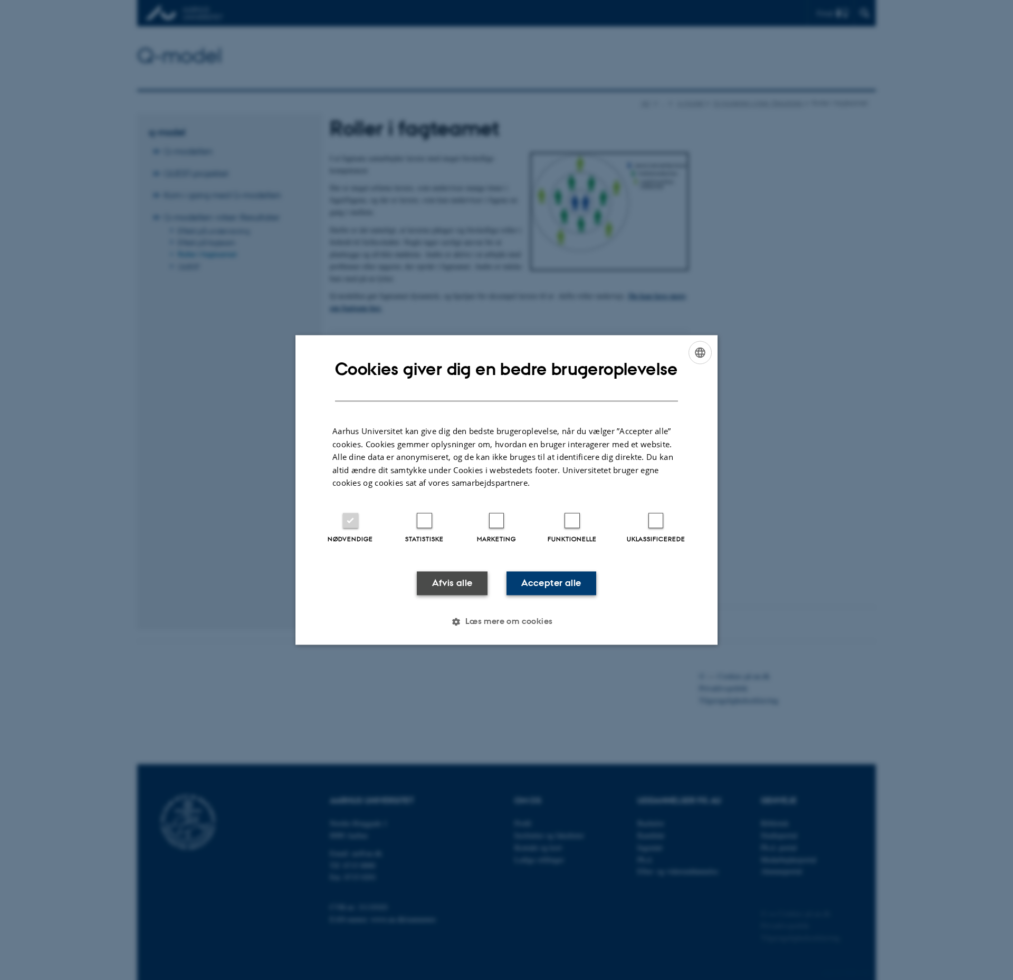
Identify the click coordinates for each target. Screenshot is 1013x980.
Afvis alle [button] (452, 583)
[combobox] (700, 352)
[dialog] (506, 490)
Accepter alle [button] (551, 583)
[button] (506, 622)
